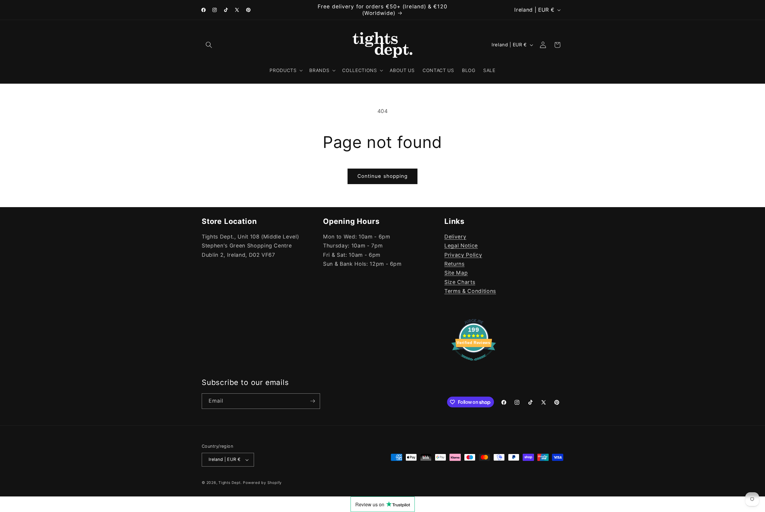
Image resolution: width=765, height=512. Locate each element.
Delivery (455, 236)
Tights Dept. (229, 482)
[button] (209, 45)
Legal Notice (461, 245)
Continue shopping (382, 176)
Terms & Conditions (470, 291)
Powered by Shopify (262, 482)
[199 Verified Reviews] (473, 363)
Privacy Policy (463, 255)
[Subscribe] (312, 401)
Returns (454, 264)
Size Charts (459, 282)
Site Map (456, 273)
